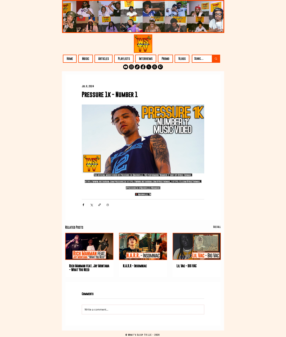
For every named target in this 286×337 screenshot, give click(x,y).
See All (217, 226)
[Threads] (154, 66)
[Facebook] (143, 66)
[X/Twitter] (148, 66)
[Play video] (143, 138)
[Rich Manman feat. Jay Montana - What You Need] (89, 246)
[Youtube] (125, 66)
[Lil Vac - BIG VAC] (197, 246)
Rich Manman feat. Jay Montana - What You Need (89, 268)
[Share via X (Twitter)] (91, 204)
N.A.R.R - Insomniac (135, 266)
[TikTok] (137, 66)
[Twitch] (160, 66)
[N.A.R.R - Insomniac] (143, 246)
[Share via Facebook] (83, 204)
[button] (85, 59)
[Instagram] (131, 66)
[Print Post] (107, 204)
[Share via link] (99, 204)
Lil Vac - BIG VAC (187, 266)
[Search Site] (216, 58)
